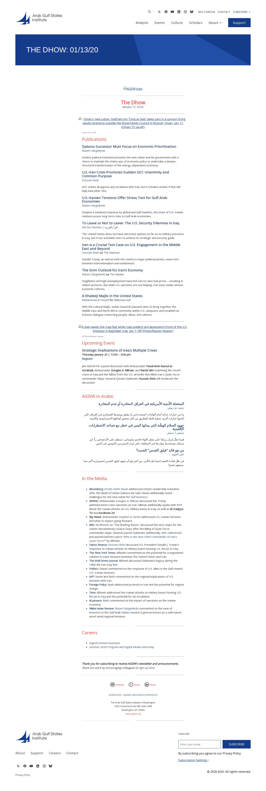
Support (239, 22)
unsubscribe (115, 694)
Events (160, 22)
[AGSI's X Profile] (159, 11)
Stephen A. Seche (129, 517)
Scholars (195, 22)
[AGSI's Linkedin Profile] (179, 11)
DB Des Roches (92, 227)
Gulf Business (139, 497)
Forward (120, 685)
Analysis (142, 22)
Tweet (137, 685)
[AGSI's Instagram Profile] (185, 11)
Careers (55, 753)
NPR (179, 505)
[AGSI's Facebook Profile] (166, 11)
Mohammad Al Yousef (95, 300)
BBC (164, 533)
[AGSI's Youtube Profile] (172, 11)
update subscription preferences (140, 694)
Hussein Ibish (90, 252)
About (213, 22)
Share (153, 685)
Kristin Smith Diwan (116, 489)
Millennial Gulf (122, 300)
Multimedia (206, 12)
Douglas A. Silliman (127, 501)
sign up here (146, 668)
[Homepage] (38, 17)
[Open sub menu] (220, 22)
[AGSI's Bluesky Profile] (191, 11)
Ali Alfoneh (102, 525)
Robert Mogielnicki (93, 150)
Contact (224, 12)
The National (111, 252)
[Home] (70, 736)
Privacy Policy (22, 775)
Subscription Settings (193, 760)
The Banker (117, 274)
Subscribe (240, 12)
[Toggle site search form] (149, 11)
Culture (177, 22)
